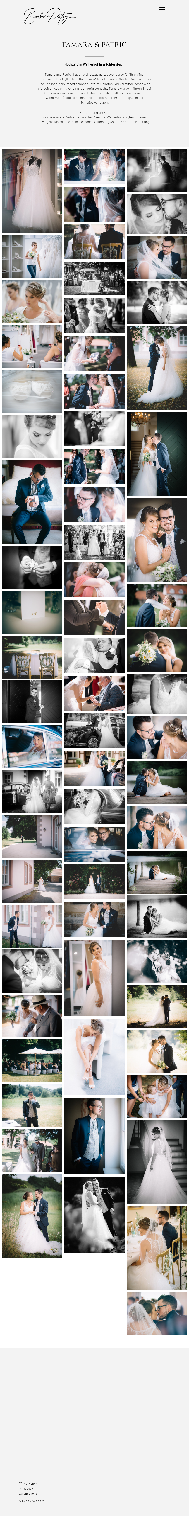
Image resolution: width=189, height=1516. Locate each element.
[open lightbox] (32, 191)
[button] (162, 8)
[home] (35, 18)
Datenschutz (28, 1493)
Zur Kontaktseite (94, 1427)
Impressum (26, 1488)
